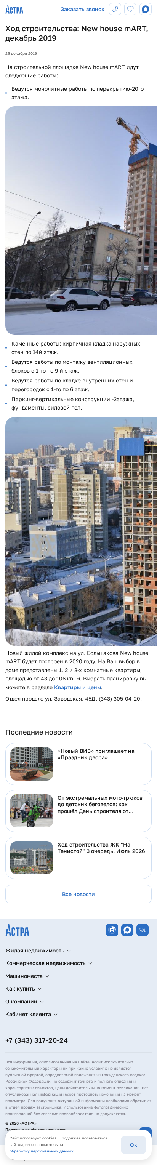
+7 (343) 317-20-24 (36, 1040)
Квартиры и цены (77, 687)
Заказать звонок (82, 9)
